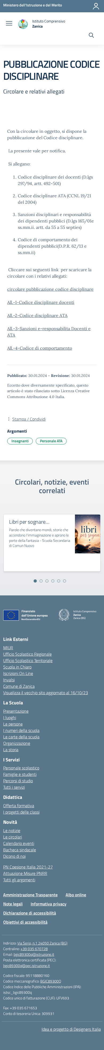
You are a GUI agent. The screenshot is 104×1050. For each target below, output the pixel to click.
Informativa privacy (48, 904)
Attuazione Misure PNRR (25, 873)
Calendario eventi (18, 843)
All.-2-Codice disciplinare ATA (37, 315)
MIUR (8, 647)
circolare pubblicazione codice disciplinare (50, 289)
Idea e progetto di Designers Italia (71, 1029)
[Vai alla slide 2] (41, 581)
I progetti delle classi (21, 812)
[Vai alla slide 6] (64, 581)
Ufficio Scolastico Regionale (27, 654)
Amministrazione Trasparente (30, 895)
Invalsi (9, 680)
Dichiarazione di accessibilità (29, 913)
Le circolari (12, 837)
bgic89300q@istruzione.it (34, 954)
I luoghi (9, 717)
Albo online (76, 895)
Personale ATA (51, 441)
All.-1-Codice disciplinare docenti (40, 302)
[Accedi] (96, 6)
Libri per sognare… (29, 522)
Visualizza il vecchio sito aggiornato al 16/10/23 (45, 692)
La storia (10, 749)
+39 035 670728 (34, 948)
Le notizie (11, 830)
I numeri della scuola (21, 730)
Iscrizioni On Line (18, 673)
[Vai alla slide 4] (52, 581)
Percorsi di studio (18, 780)
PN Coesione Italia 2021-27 (28, 867)
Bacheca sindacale (19, 850)
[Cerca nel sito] (91, 35)
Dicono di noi (14, 856)
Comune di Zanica (19, 686)
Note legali (13, 904)
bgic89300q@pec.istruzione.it (26, 965)
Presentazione (16, 711)
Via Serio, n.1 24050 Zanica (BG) (42, 943)
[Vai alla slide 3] (47, 581)
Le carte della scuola (21, 737)
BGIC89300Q (50, 981)
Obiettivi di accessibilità (25, 922)
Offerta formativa (18, 805)
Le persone (13, 724)
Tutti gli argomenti (19, 880)
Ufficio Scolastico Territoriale (28, 660)
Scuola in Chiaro (17, 667)
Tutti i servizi (14, 787)
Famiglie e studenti (20, 774)
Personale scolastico (21, 768)
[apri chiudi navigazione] (9, 24)
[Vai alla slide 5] (58, 581)
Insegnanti (20, 441)
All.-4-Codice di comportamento (39, 348)
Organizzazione (16, 743)
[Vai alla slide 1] (35, 581)
